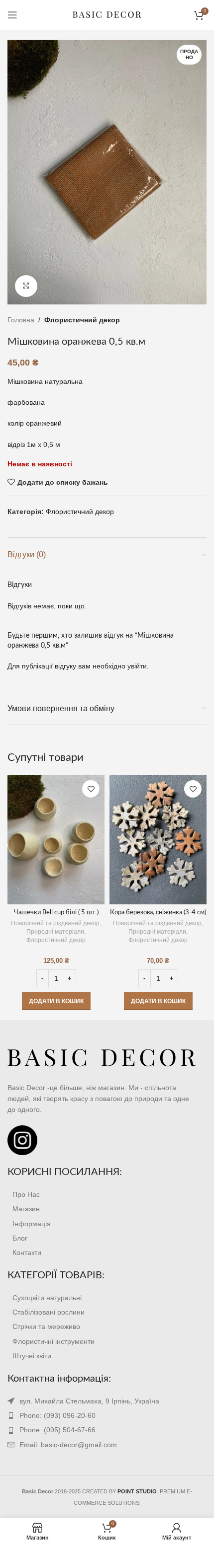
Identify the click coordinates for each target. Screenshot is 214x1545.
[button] (56, 1001)
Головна (20, 320)
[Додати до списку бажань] (91, 789)
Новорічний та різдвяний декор (55, 923)
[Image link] (102, 1058)
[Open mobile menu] (12, 15)
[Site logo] (107, 14)
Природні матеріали (55, 931)
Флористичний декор (82, 320)
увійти (137, 666)
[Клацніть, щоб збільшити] (26, 286)
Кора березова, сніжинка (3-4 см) (158, 912)
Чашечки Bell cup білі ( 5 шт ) (56, 912)
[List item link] (107, 1194)
